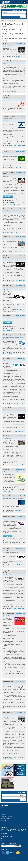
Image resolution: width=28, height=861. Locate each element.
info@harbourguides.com (11, 838)
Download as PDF (16, 40)
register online (6, 36)
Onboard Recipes (5, 823)
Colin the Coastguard (6, 818)
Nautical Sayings (5, 820)
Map (19, 56)
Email (15, 90)
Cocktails (3, 825)
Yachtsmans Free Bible (6, 816)
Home (2, 20)
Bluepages (3, 807)
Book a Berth (7, 322)
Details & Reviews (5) (20, 495)
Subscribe (17, 845)
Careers (3, 812)
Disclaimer (17, 858)
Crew (2, 810)
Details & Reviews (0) (20, 43)
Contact (3, 814)
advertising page (22, 34)
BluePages (7, 20)
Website (15, 56)
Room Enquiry (8, 196)
